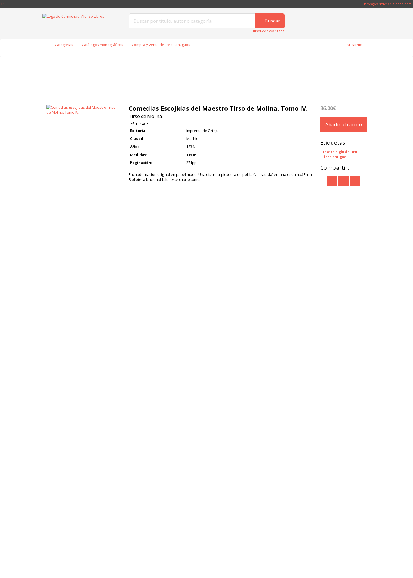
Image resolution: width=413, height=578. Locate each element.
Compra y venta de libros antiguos (161, 44)
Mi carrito (354, 44)
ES (3, 3)
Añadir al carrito (343, 124)
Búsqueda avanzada (268, 31)
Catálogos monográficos (102, 44)
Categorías (64, 44)
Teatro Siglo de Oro (339, 151)
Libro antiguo (334, 156)
